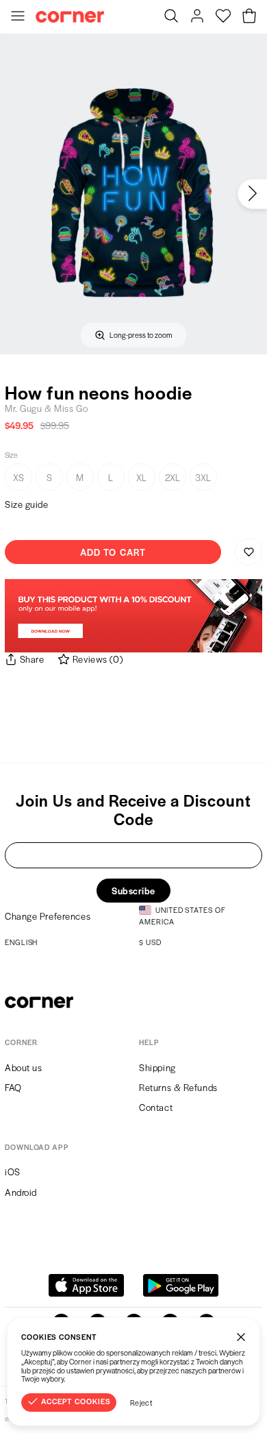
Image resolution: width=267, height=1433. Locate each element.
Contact (156, 1107)
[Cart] (249, 17)
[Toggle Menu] (18, 17)
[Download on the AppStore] (86, 1285)
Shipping (157, 1067)
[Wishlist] (223, 17)
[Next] (252, 194)
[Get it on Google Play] (180, 1285)
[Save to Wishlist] (248, 551)
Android (21, 1192)
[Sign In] (197, 17)
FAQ (13, 1087)
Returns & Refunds (178, 1087)
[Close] (241, 1336)
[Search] (171, 17)
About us (23, 1067)
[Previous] (14, 194)
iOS (13, 1171)
